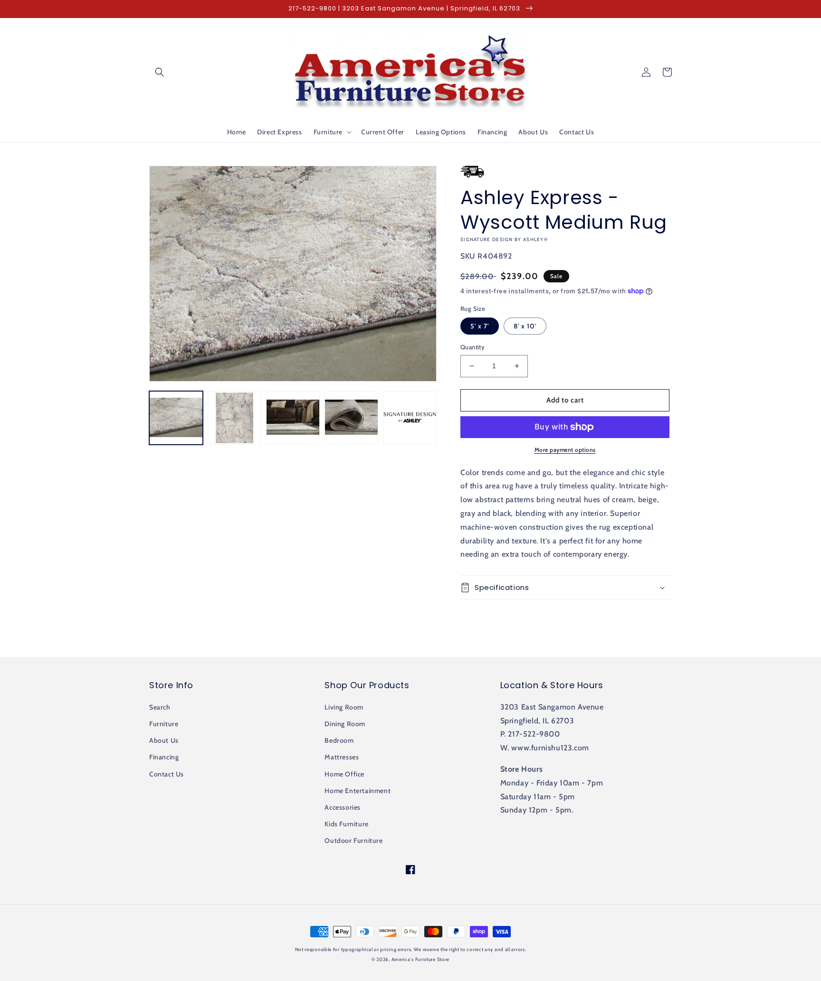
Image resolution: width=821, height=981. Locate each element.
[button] (159, 72)
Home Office (344, 774)
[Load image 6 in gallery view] (410, 418)
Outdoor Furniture (353, 840)
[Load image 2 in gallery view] (234, 418)
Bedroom (339, 740)
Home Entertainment (358, 790)
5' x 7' (479, 326)
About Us (164, 740)
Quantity (472, 347)
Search (160, 707)
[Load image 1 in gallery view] (176, 418)
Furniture (163, 723)
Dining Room (345, 723)
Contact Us (166, 774)
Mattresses (342, 757)
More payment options (565, 449)
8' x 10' (525, 326)
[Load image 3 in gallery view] (293, 418)
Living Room (344, 707)
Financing (164, 757)
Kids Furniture (346, 824)
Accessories (343, 807)
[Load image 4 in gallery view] (351, 418)
